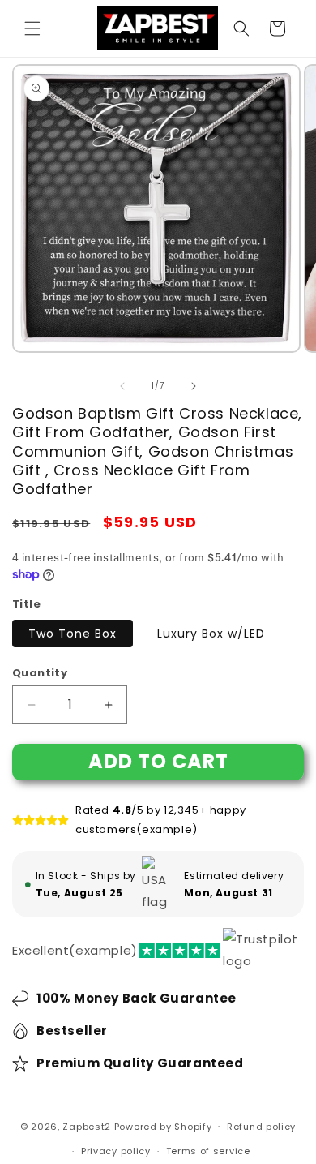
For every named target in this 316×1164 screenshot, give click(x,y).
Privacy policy (116, 1151)
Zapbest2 (86, 1125)
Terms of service (208, 1151)
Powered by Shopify (163, 1125)
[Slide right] (193, 386)
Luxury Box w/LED (211, 633)
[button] (32, 28)
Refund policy (261, 1126)
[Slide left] (122, 386)
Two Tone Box (72, 633)
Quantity (39, 673)
